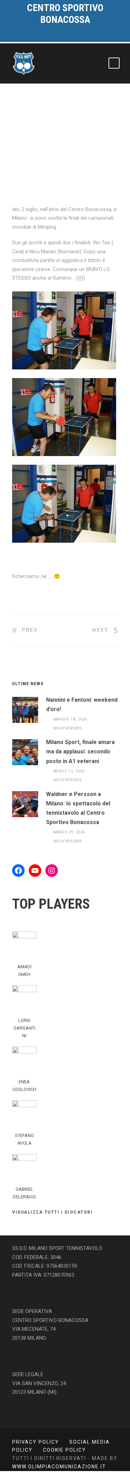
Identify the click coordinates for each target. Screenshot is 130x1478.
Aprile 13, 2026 (69, 771)
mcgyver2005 (67, 728)
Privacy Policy (35, 1442)
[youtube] (74, 35)
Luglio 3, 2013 (35, 162)
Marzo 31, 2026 (69, 832)
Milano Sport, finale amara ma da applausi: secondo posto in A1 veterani (80, 751)
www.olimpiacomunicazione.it (59, 1466)
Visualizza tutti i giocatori (52, 1212)
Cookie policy (64, 1450)
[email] (49, 35)
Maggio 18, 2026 (70, 719)
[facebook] (61, 35)
